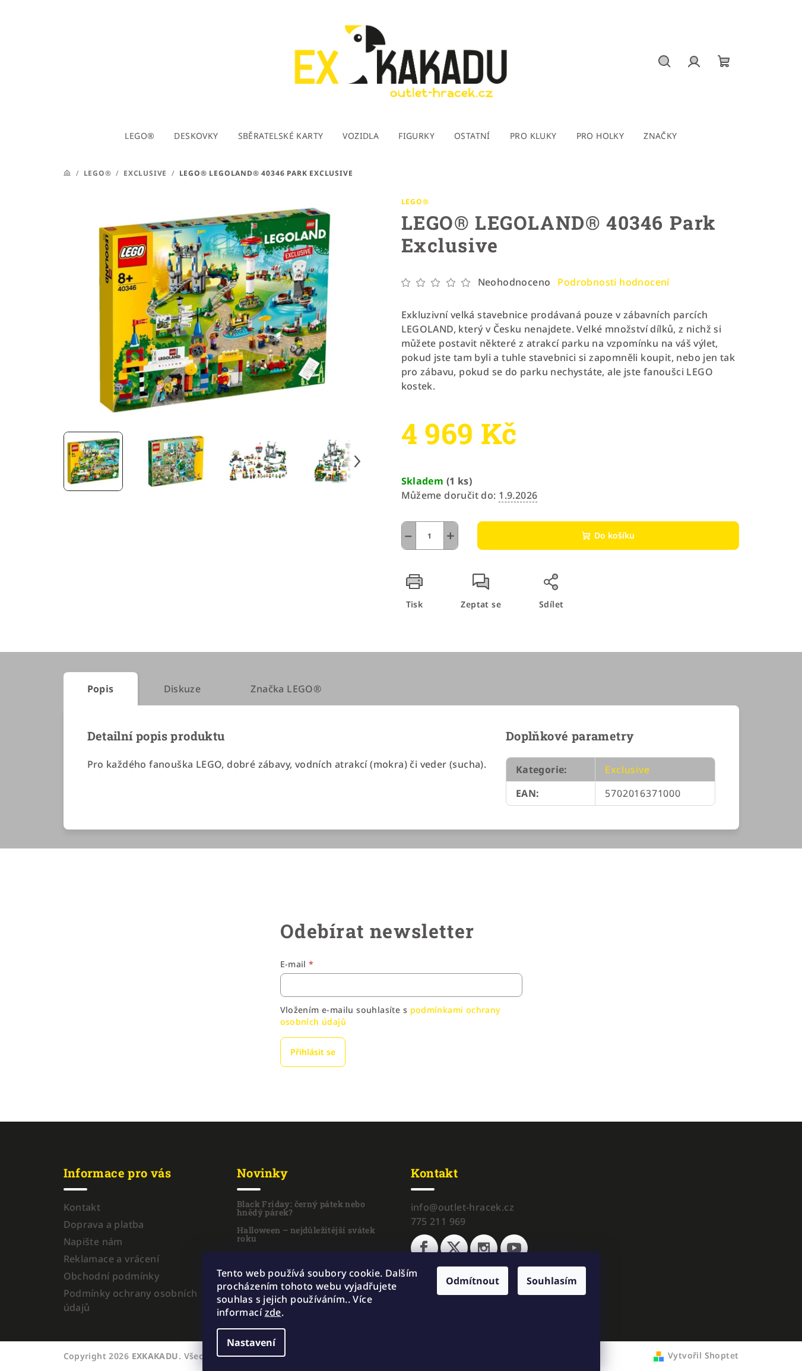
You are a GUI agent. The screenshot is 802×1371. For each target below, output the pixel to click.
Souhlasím (552, 1280)
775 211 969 (438, 1221)
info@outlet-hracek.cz (462, 1207)
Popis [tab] (100, 688)
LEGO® (415, 202)
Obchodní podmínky (112, 1276)
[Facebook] (424, 1248)
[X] (454, 1248)
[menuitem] (139, 136)
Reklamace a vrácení (112, 1258)
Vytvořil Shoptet (703, 1355)
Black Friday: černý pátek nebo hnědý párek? (301, 1208)
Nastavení (251, 1342)
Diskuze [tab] (182, 688)
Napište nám (93, 1241)
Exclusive (627, 769)
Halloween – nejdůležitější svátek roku (306, 1234)
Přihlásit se (312, 1051)
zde (273, 1312)
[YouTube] (514, 1248)
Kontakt (82, 1207)
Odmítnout (472, 1280)
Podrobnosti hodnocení (613, 282)
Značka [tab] (286, 688)
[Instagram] (483, 1248)
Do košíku (614, 535)
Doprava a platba (104, 1224)
